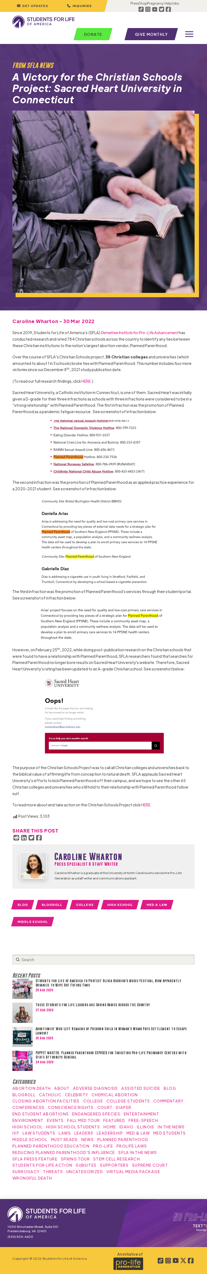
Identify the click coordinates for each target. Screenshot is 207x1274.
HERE (86, 381)
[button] (79, 6)
